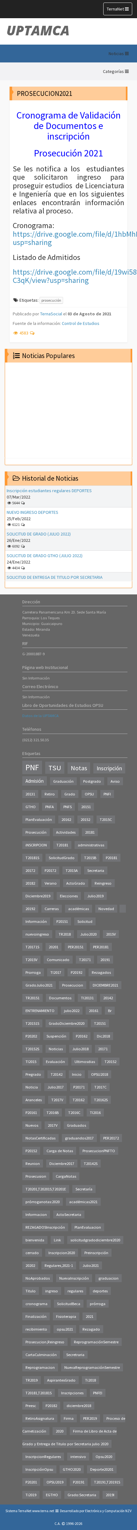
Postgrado (92, 781)
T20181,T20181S (38, 1392)
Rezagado (91, 1329)
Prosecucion (72, 985)
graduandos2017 (79, 1138)
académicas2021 (83, 1201)
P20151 (62, 921)
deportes (100, 1291)
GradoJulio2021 (39, 985)
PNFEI (97, 1392)
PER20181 (101, 947)
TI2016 (95, 1112)
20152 (85, 819)
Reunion (32, 1163)
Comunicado (58, 959)
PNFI (107, 794)
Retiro (50, 794)
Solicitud (84, 921)
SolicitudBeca (68, 1303)
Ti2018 (90, 1380)
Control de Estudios (80, 323)
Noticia (31, 1087)
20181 (90, 832)
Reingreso (103, 883)
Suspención (56, 1036)
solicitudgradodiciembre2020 (95, 1240)
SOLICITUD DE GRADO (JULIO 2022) (39, 534)
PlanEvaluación (38, 819)
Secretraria (75, 1354)
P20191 (78, 1482)
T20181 (62, 845)
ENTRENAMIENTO (39, 1010)
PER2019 (90, 1418)
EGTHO (52, 1494)
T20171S (32, 947)
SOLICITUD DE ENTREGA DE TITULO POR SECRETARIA (55, 577)
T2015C (106, 819)
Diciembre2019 (37, 896)
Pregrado (33, 1074)
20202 (30, 1265)
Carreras (52, 908)
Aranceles (33, 1099)
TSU (54, 767)
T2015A (72, 870)
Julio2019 (95, 896)
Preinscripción (96, 1252)
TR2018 (65, 934)
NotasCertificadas (40, 1138)
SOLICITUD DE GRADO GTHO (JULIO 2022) (45, 555)
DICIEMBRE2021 (105, 985)
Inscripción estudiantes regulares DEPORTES (49, 490)
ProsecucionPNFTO (99, 1150)
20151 (86, 806)
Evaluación (55, 1061)
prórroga (97, 1303)
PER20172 (111, 1138)
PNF (32, 767)
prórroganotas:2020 (42, 1201)
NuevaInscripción (74, 1278)
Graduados (76, 1125)
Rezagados (101, 972)
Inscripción (109, 768)
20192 (30, 908)
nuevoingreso (37, 934)
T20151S (32, 1023)
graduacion (108, 1278)
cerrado (32, 1252)
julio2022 (71, 1010)
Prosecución (36, 832)
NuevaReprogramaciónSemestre (92, 1367)
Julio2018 (80, 1048)
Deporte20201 (101, 1469)
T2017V (57, 1099)
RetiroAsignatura (39, 1418)
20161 (93, 1010)
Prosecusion (35, 1176)
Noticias (56, 1048)
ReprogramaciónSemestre (96, 1342)
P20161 (31, 1112)
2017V (52, 1125)
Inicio (77, 1074)
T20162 (78, 1099)
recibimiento (36, 1329)
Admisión (34, 781)
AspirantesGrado (61, 1380)
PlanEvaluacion (88, 1227)
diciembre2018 (79, 1405)
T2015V (31, 959)
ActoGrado (75, 883)
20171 (103, 1048)
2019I (110, 1494)
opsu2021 (65, 1329)
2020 (59, 1431)
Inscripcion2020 (61, 1252)
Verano (51, 883)
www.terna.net (43, 1511)
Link (57, 1240)
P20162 (81, 1036)
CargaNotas (66, 1176)
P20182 (51, 1405)
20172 (30, 870)
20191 (105, 959)
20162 (66, 819)
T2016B (53, 1112)
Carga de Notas (60, 1150)
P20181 (111, 857)
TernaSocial (51, 314)
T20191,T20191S (107, 1482)
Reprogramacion (40, 1367)
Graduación (63, 781)
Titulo (30, 1291)
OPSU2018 (99, 1074)
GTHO (30, 806)
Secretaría (84, 1189)
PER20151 (75, 947)
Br (110, 1010)
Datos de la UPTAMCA (40, 715)
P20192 (76, 972)
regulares (75, 1291)
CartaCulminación (41, 1354)
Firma (69, 1418)
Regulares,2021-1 (59, 1265)
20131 (30, 794)
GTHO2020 (72, 1469)
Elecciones (69, 896)
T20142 (56, 1074)
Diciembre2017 (61, 1163)
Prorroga (33, 972)
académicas (78, 908)
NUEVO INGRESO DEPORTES (32, 512)
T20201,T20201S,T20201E (45, 1189)
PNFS (67, 806)
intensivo (78, 1456)
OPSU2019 (55, 1482)
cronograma (36, 1303)
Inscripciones (72, 1392)
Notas (79, 768)
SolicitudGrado (62, 857)
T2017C (100, 1087)
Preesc (30, 1405)
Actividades (66, 832)
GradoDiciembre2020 (66, 1023)
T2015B (90, 857)
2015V (111, 934)
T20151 (100, 1023)
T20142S (90, 1163)
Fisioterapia (66, 1316)
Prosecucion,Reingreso (44, 1342)
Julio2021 (91, 1265)
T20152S (32, 1048)
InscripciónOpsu (39, 1469)
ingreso (51, 1291)
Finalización (36, 1316)
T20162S (101, 1099)
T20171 (85, 959)
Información (36, 921)
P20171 (79, 1087)
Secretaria (95, 870)
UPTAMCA (37, 30)
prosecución (51, 300)
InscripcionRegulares (43, 1456)
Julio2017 (55, 1087)
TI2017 (55, 972)
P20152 (31, 1150)
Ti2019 (30, 1494)
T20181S (32, 857)
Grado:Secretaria (82, 1494)
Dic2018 (103, 1036)
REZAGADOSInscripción (45, 1227)
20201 (53, 947)
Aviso (115, 781)
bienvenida (34, 1240)
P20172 (50, 870)
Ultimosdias (85, 1061)
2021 (89, 1316)
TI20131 (87, 997)
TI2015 (30, 1061)
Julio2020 (88, 934)
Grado (69, 794)
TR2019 (31, 1380)
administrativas (91, 845)
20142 (108, 997)
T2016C (74, 1112)
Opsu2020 (104, 1456)
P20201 (31, 1482)
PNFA (49, 806)
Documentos (60, 997)
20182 (30, 883)
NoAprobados (37, 1278)
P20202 (31, 1036)
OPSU (89, 794)
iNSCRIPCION (36, 845)
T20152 (110, 1061)
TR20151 (32, 997)
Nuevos (31, 1125)
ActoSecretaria (68, 1214)
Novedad (106, 908)
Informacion (36, 1214)
